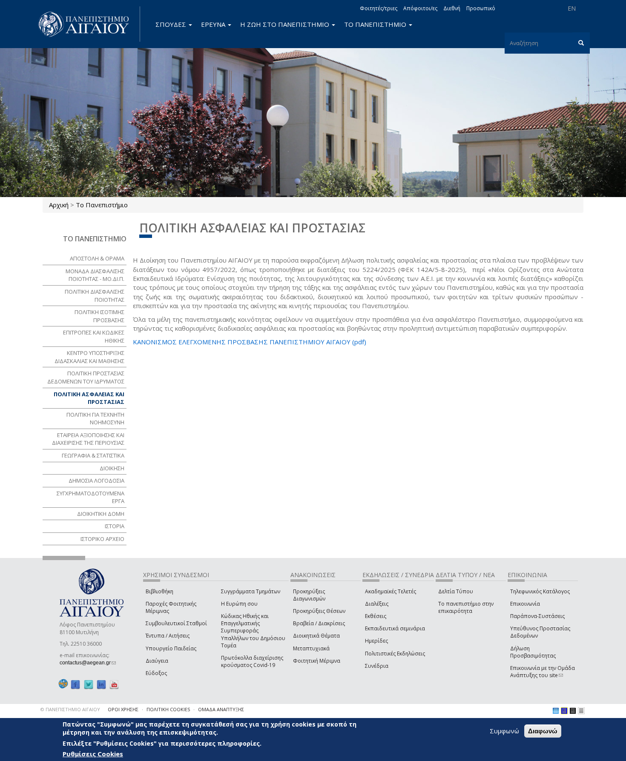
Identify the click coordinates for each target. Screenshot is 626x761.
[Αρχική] (88, 24)
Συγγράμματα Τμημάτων (250, 591)
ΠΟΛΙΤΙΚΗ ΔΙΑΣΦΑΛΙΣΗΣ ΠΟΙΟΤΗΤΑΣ (94, 295)
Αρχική (59, 204)
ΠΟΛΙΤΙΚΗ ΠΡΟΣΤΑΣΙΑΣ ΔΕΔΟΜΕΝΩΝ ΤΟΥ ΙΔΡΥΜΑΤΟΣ (85, 377)
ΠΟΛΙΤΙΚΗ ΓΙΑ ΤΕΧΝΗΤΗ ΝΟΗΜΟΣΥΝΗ (95, 418)
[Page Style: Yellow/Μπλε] (564, 710)
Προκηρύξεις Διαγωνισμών (309, 595)
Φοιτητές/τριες (378, 8)
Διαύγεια (157, 660)
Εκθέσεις (375, 616)
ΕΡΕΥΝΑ (214, 24)
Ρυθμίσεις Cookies (93, 754)
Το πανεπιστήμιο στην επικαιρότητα (466, 607)
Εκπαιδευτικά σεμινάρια (395, 628)
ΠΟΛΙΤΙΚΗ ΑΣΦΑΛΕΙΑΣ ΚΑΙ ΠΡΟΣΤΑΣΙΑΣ (89, 398)
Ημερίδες (376, 640)
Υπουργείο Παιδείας (171, 648)
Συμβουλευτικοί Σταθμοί (176, 623)
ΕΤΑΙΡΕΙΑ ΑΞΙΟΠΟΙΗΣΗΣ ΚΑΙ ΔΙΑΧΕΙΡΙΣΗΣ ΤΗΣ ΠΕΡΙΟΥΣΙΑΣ (88, 439)
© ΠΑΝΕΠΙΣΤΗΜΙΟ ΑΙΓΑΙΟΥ (70, 709)
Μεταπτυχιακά (311, 648)
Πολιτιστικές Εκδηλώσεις (395, 653)
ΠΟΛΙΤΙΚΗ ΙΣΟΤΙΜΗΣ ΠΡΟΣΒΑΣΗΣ (99, 316)
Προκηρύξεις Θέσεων (319, 611)
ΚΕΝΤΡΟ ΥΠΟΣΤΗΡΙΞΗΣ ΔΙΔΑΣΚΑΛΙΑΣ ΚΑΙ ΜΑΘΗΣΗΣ (89, 357)
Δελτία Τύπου (455, 591)
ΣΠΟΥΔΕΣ (171, 24)
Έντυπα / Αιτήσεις (168, 635)
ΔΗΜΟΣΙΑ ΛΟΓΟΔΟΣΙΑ (96, 480)
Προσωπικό (480, 8)
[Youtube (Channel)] (114, 684)
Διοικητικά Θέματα (316, 635)
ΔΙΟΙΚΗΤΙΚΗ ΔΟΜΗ (100, 514)
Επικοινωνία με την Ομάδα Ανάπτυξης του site (542, 671)
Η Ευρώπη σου (239, 603)
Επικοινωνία (525, 603)
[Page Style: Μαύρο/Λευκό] (581, 710)
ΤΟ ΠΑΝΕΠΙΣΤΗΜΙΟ (376, 24)
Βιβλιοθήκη (159, 591)
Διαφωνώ (542, 731)
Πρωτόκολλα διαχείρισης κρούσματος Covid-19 (252, 661)
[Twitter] (88, 684)
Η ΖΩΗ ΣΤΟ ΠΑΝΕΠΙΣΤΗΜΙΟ (285, 24)
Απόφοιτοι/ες (420, 8)
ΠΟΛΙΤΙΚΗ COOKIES (168, 709)
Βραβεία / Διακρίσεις (319, 623)
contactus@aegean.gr (88, 663)
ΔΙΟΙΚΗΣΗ (112, 468)
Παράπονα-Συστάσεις (537, 616)
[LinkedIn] (101, 684)
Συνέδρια (376, 665)
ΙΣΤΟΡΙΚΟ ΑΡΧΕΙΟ (102, 539)
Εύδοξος (156, 673)
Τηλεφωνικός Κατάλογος (540, 591)
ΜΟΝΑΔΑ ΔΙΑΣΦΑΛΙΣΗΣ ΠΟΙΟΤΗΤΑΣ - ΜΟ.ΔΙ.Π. (95, 275)
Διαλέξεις (376, 603)
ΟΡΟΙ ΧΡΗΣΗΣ (123, 709)
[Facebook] (75, 684)
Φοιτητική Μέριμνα (316, 660)
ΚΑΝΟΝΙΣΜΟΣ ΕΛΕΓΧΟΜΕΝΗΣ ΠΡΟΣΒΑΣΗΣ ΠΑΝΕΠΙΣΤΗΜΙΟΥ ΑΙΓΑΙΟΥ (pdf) (249, 342)
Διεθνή (451, 8)
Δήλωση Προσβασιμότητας (533, 652)
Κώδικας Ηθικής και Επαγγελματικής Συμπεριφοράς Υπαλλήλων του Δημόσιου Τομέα (253, 630)
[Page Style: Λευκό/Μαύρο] (572, 710)
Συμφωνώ (504, 731)
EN (572, 8)
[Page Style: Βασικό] (555, 710)
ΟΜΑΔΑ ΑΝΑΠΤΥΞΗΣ (221, 709)
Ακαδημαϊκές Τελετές (390, 591)
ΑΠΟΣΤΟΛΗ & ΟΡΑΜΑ (97, 258)
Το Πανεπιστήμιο (102, 204)
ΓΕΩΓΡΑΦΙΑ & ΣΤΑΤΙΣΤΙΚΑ (93, 455)
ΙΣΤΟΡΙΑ (114, 526)
